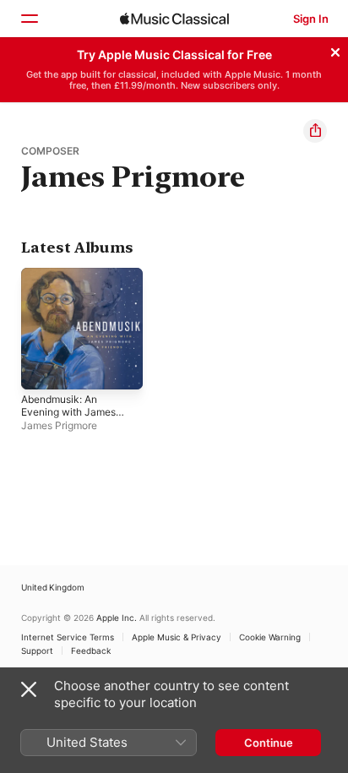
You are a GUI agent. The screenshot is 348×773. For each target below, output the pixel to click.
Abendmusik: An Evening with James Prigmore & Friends (68, 412)
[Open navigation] (28, 18)
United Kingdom (52, 587)
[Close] (335, 50)
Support (37, 650)
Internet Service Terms (67, 637)
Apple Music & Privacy (176, 637)
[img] (174, 18)
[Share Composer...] (315, 131)
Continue (268, 742)
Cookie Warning (270, 637)
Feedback (91, 650)
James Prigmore (59, 425)
